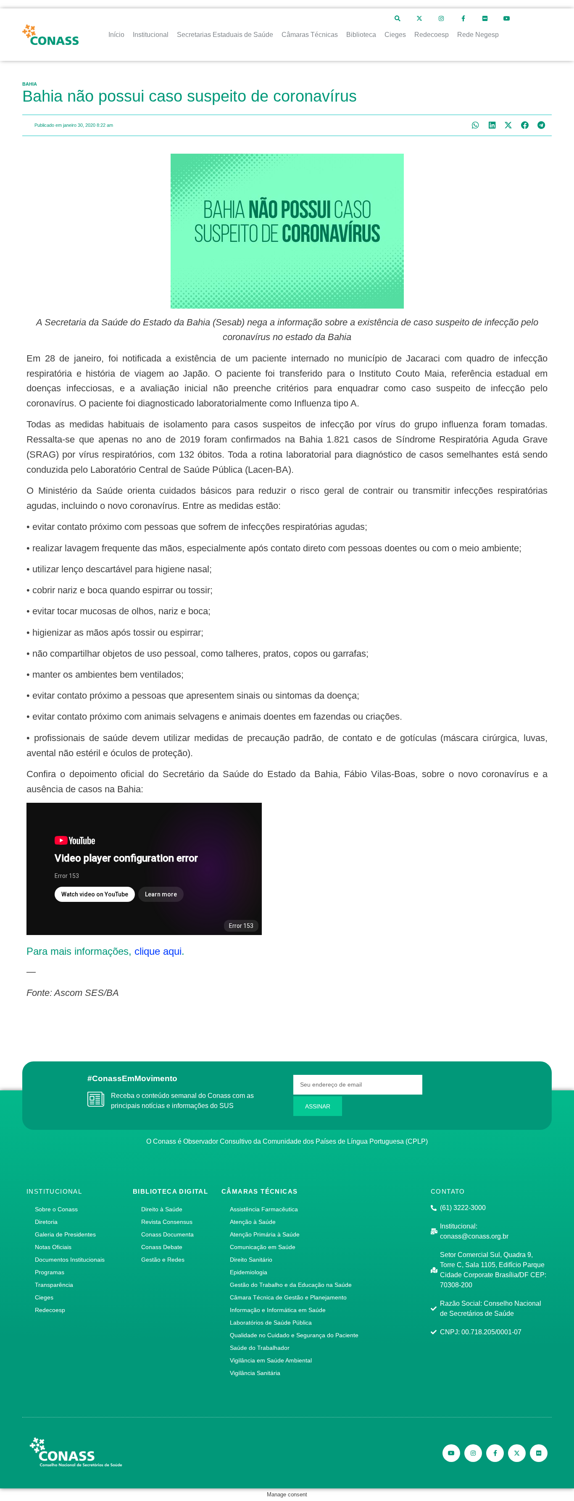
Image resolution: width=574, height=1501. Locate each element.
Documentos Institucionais (70, 1259)
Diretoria (46, 1221)
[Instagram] (441, 18)
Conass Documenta (167, 1234)
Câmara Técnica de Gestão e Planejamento (288, 1297)
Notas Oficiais (53, 1247)
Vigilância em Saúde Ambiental (271, 1360)
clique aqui (158, 951)
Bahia (29, 83)
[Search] (397, 18)
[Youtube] (507, 18)
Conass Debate (161, 1247)
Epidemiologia (248, 1272)
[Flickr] (485, 18)
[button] (475, 125)
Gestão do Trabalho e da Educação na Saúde (291, 1284)
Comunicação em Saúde (262, 1247)
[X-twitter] (419, 18)
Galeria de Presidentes (65, 1234)
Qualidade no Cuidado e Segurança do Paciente (294, 1335)
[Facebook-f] (463, 18)
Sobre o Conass (56, 1209)
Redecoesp (50, 1310)
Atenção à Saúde (253, 1221)
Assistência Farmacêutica (264, 1209)
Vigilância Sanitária (255, 1373)
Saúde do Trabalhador (260, 1347)
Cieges (44, 1297)
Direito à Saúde (161, 1209)
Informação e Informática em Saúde (278, 1310)
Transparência (54, 1284)
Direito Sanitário (251, 1259)
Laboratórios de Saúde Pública (271, 1322)
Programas (49, 1272)
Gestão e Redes (162, 1259)
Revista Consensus (166, 1221)
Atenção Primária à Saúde (265, 1234)
